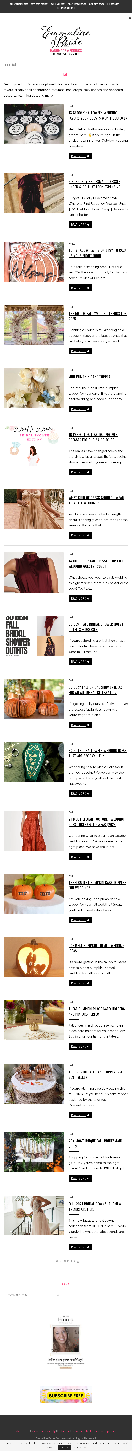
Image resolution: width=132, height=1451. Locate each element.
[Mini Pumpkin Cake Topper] (34, 388)
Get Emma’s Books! (66, 8)
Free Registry (113, 4)
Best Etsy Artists (39, 4)
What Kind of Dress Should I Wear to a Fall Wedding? (96, 500)
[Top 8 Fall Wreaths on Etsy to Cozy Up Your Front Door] (34, 262)
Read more (78, 156)
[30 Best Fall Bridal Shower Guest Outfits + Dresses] (34, 636)
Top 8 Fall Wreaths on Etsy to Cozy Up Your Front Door (98, 253)
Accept (65, 1447)
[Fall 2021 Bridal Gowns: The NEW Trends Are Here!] (34, 1216)
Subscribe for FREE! (19, 4)
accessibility (48, 1431)
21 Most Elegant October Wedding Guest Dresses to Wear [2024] (96, 821)
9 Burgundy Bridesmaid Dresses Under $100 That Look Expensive (94, 184)
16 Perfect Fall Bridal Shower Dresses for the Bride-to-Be (93, 437)
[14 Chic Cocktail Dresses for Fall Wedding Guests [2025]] (34, 572)
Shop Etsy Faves (96, 4)
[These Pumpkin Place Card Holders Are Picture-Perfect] (34, 1020)
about (35, 1431)
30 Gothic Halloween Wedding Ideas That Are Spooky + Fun (98, 753)
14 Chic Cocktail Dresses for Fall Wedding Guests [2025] (96, 563)
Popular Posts (58, 4)
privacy (111, 1431)
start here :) (23, 1431)
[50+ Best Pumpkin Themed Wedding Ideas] (34, 957)
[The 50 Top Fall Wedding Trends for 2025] (34, 325)
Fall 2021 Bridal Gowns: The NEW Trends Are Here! (95, 1206)
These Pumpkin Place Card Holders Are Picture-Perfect (97, 1011)
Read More (80, 1447)
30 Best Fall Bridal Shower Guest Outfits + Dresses (96, 626)
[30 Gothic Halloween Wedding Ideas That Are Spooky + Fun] (34, 762)
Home (7, 65)
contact (86, 1431)
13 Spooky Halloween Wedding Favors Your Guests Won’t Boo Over (98, 115)
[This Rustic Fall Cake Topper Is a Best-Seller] (34, 1084)
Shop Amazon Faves (77, 4)
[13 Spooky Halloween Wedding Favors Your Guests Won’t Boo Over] (34, 124)
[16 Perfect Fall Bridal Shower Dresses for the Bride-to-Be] (34, 446)
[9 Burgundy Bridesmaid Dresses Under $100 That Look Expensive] (34, 193)
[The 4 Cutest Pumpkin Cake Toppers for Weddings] (34, 894)
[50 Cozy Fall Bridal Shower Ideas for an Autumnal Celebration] (34, 699)
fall (72, 106)
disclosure (99, 1431)
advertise (64, 1431)
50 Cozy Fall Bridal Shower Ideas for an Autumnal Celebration (96, 689)
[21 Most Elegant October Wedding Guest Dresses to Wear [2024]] (34, 831)
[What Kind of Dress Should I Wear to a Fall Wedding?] (34, 509)
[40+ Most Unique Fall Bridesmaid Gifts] (34, 1152)
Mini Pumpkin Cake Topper (89, 376)
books (75, 1431)
